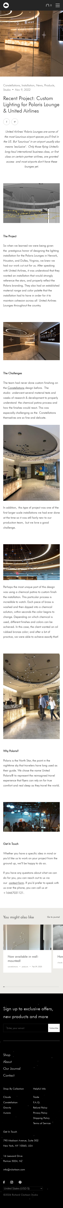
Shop (6, 1055)
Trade (36, 1097)
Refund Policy (40, 1107)
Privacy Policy (40, 1112)
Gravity (7, 1107)
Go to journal (53, 917)
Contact (8, 1075)
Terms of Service (42, 1123)
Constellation (10, 1102)
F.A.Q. (36, 1102)
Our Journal (12, 1068)
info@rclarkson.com (14, 1169)
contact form (16, 882)
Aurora (7, 1112)
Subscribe (53, 1028)
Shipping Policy (41, 1118)
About (7, 1062)
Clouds (7, 1097)
